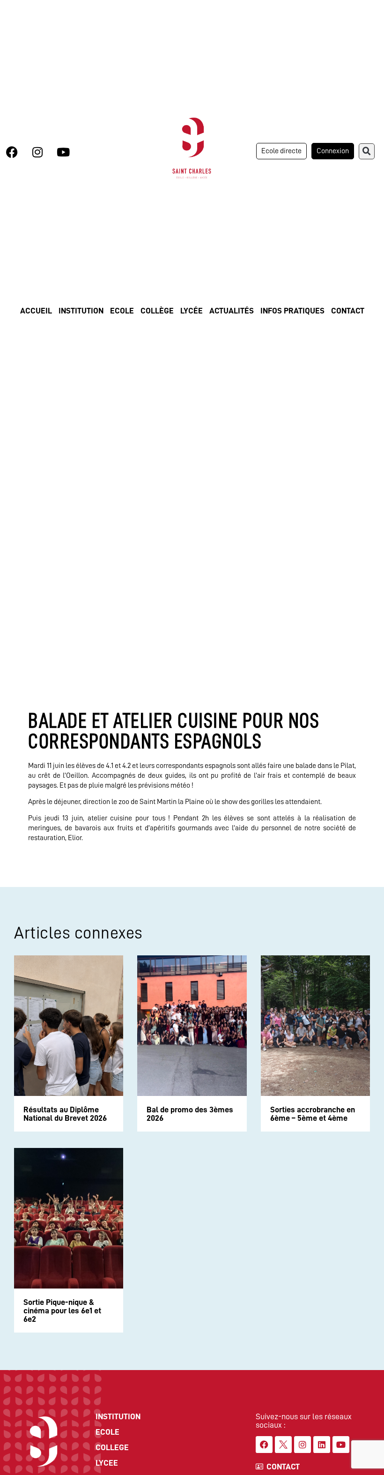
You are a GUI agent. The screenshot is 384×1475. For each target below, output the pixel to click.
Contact (347, 310)
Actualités (231, 310)
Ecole (122, 310)
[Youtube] (63, 152)
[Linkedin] (321, 1444)
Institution (81, 310)
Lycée (191, 310)
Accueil (36, 310)
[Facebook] (11, 152)
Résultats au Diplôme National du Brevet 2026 (65, 1113)
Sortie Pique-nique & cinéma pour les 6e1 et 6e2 (62, 1310)
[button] (366, 151)
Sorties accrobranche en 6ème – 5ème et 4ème (312, 1113)
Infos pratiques (292, 310)
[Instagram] (37, 152)
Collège (157, 310)
